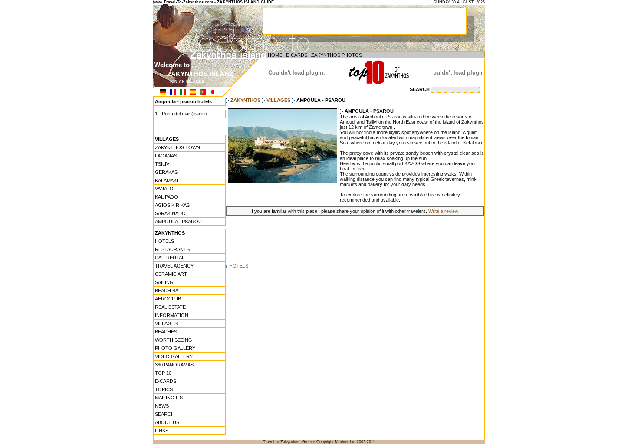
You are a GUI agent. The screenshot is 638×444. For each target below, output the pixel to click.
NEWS (162, 405)
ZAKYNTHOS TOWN (177, 147)
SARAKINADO (170, 213)
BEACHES (166, 331)
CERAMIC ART (171, 274)
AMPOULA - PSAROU (178, 221)
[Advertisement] (355, 240)
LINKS (161, 430)
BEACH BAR (168, 290)
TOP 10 (163, 372)
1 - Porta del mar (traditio (181, 112)
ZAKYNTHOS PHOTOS (336, 55)
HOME (275, 55)
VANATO (164, 188)
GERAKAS (166, 172)
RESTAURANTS (172, 249)
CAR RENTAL (169, 257)
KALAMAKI (166, 180)
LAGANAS (166, 155)
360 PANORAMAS (174, 364)
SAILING (164, 282)
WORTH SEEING (173, 340)
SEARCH (164, 414)
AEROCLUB (168, 298)
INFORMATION (171, 315)
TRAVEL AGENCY (174, 265)
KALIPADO (166, 196)
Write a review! (444, 211)
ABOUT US (167, 422)
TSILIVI (163, 163)
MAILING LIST (170, 397)
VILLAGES (166, 323)
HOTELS (164, 241)
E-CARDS (296, 55)
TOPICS (164, 389)
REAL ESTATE (170, 307)
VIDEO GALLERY (174, 356)
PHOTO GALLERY (175, 348)
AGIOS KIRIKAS (172, 205)
